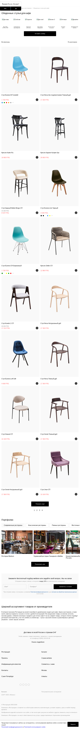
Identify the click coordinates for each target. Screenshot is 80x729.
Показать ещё (40, 504)
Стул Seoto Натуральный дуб (11, 489)
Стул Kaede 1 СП (7, 323)
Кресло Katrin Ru (7, 152)
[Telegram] (21, 685)
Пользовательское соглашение (51, 691)
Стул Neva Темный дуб (48, 379)
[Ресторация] (40, 3)
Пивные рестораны (59, 525)
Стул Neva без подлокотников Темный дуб (55, 95)
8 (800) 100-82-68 (44, 638)
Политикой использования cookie (34, 727)
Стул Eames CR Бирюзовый (11, 266)
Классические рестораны (37, 525)
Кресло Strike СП (46, 266)
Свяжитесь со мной (65, 586)
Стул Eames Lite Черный (49, 208)
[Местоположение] (73, 3)
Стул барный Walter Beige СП (12, 208)
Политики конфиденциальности (39, 592)
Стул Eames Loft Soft (8, 379)
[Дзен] (29, 685)
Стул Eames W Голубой (9, 95)
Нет (5, 8)
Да (16, 8)
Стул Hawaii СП (7, 434)
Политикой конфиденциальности (12, 727)
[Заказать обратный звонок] (77, 3)
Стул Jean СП (45, 489)
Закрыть (73, 724)
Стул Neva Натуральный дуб (50, 323)
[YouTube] (23, 685)
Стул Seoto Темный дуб (48, 434)
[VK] (26, 685)
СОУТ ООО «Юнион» (8, 695)
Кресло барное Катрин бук (49, 152)
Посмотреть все (40, 564)
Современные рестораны (13, 525)
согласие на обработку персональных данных (64, 592)
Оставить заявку (40, 33)
